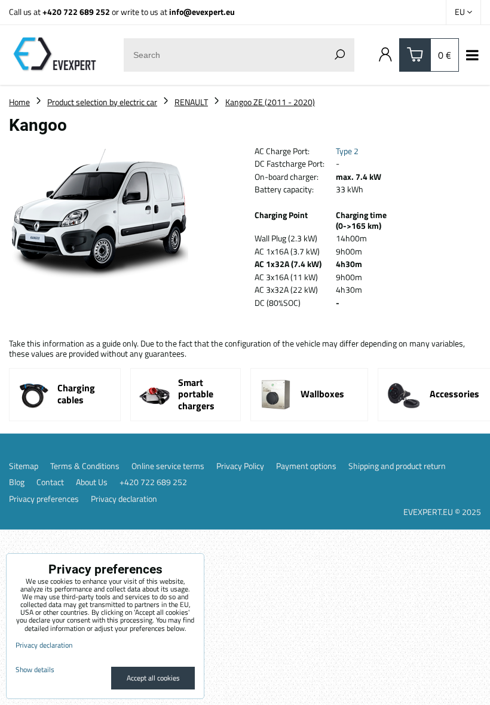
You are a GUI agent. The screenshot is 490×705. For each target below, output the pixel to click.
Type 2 (347, 151)
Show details (35, 669)
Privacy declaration (124, 498)
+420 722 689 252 (76, 11)
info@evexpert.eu (202, 11)
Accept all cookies (153, 677)
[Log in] (385, 55)
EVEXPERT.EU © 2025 (442, 511)
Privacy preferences (44, 498)
